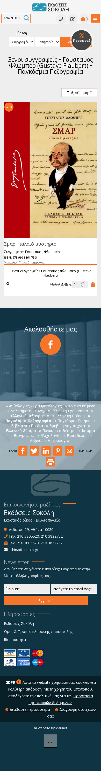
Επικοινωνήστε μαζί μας (32, 504)
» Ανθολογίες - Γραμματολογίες (34, 405)
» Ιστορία (87, 430)
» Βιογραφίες (23, 435)
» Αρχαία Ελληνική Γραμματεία (61, 410)
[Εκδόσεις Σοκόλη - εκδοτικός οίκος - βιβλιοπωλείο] (50, 7)
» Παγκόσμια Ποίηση (72, 420)
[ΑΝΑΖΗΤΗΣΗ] (26, 18)
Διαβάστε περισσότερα (29, 709)
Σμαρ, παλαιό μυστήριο (30, 244)
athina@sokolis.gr (24, 549)
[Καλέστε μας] (61, 19)
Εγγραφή (46, 600)
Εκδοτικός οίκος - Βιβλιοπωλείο (32, 520)
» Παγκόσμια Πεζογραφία (47, 418)
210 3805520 (28, 536)
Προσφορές (82, 40)
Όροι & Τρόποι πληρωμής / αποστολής (38, 631)
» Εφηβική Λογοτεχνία (65, 425)
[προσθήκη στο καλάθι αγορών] (93, 284)
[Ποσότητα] (80, 284)
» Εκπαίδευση (76, 435)
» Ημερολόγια (57, 440)
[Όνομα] (27, 590)
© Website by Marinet (50, 728)
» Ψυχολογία (49, 435)
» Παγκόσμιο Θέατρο (57, 430)
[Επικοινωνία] (73, 19)
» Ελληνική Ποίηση (68, 415)
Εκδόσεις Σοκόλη (19, 623)
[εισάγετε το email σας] (74, 590)
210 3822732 (52, 536)
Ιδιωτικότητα (15, 639)
